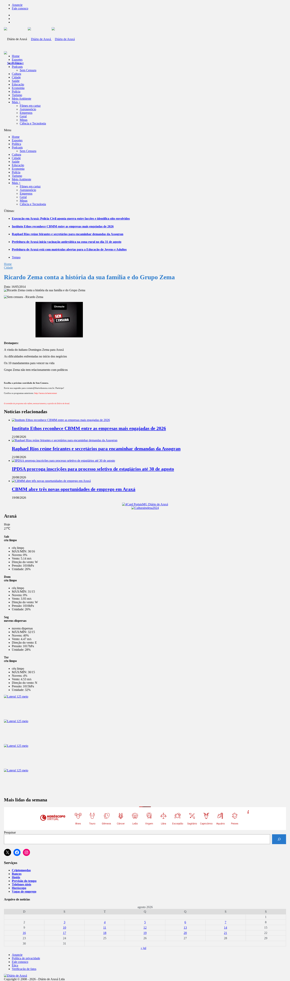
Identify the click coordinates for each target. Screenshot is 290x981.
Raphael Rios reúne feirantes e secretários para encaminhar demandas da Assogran (67, 234)
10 (64, 927)
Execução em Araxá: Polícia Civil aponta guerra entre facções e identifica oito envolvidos (71, 218)
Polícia (16, 91)
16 (24, 933)
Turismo (17, 95)
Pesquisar (10, 832)
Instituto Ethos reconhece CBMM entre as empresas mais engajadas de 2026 (63, 226)
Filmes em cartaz (30, 105)
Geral (23, 116)
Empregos (26, 112)
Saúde (16, 81)
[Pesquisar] (279, 839)
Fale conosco (20, 8)
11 (104, 927)
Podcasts (17, 66)
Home (8, 264)
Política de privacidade (26, 958)
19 (145, 933)
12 (145, 927)
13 (185, 927)
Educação (18, 84)
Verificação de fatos (24, 969)
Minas (23, 120)
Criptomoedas (21, 870)
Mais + (16, 102)
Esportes (17, 59)
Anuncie (17, 4)
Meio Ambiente (21, 98)
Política (16, 63)
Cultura (16, 73)
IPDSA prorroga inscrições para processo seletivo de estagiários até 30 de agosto (93, 468)
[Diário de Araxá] (51, 39)
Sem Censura (28, 70)
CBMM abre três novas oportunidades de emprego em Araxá (73, 489)
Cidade (16, 77)
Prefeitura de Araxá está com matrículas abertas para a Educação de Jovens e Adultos (69, 249)
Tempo (16, 257)
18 (104, 933)
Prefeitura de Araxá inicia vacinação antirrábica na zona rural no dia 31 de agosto (66, 241)
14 (225, 927)
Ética (15, 965)
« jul (143, 948)
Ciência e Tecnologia (33, 123)
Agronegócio (28, 109)
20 (185, 933)
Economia (18, 88)
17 (64, 933)
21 (225, 933)
